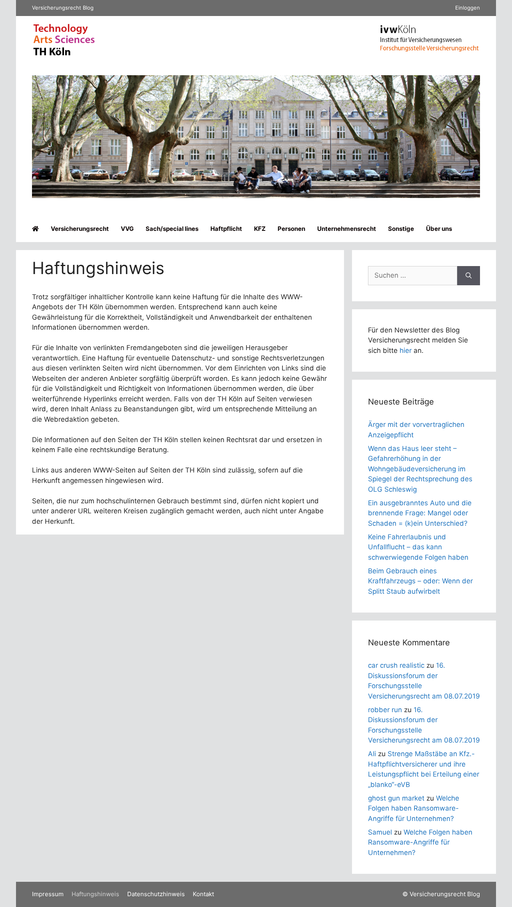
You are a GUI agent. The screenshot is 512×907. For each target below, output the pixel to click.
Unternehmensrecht (346, 228)
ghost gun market (396, 798)
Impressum (48, 894)
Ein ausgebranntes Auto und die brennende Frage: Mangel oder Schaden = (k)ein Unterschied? (420, 513)
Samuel (380, 832)
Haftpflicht (226, 228)
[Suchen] (468, 275)
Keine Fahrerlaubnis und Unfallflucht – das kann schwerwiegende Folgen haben (418, 547)
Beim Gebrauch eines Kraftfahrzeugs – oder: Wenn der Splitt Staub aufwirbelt (420, 581)
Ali (372, 754)
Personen (291, 228)
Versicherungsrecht (80, 228)
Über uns (439, 228)
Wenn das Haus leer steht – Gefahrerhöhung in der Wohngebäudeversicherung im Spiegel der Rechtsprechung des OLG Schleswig (420, 468)
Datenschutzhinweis (156, 894)
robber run (385, 710)
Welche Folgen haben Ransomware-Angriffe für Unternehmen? (413, 808)
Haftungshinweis (95, 894)
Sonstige (401, 228)
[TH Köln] (64, 54)
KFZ (260, 228)
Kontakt (203, 894)
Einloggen (467, 7)
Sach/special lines (172, 228)
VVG (127, 228)
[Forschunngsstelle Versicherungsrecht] (430, 49)
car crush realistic (396, 665)
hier (406, 350)
